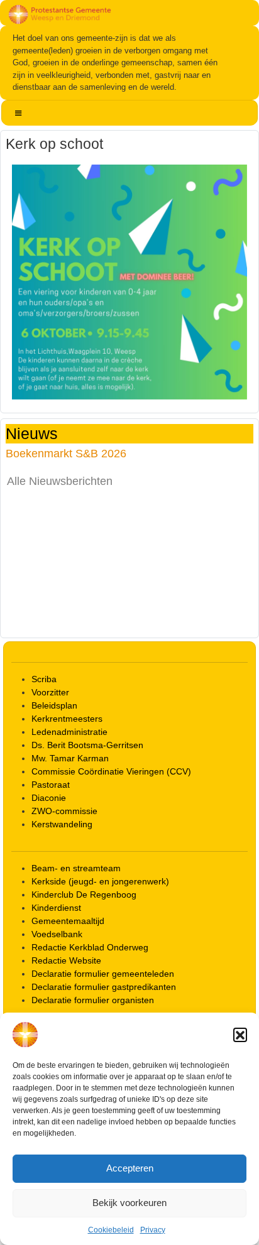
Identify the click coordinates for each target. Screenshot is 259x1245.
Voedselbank (56, 934)
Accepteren (129, 1168)
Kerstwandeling (61, 824)
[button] (240, 1034)
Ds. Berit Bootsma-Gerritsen (87, 745)
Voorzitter (50, 692)
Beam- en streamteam (76, 868)
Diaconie (48, 798)
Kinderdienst (56, 908)
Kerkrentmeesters (66, 719)
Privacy (152, 1230)
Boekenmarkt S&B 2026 (66, 453)
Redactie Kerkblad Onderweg (89, 947)
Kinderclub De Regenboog (83, 894)
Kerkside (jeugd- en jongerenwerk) (100, 881)
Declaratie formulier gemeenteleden (102, 974)
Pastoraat (50, 785)
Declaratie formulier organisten (92, 1000)
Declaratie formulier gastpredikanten (103, 987)
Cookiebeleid (111, 1230)
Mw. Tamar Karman (70, 758)
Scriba (44, 679)
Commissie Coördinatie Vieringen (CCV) (111, 771)
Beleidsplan (54, 705)
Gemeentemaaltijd (67, 921)
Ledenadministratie (69, 732)
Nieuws (32, 433)
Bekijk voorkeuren (129, 1202)
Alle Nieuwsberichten (60, 481)
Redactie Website (66, 960)
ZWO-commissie (64, 811)
